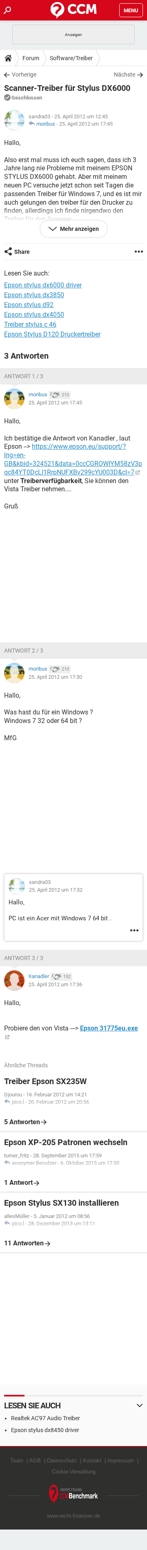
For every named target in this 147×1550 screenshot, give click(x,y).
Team (16, 1460)
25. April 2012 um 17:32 (55, 890)
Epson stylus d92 (28, 305)
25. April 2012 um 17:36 (55, 984)
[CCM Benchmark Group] (73, 1494)
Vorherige (24, 74)
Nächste (124, 74)
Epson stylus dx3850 (34, 295)
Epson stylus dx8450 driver (45, 1430)
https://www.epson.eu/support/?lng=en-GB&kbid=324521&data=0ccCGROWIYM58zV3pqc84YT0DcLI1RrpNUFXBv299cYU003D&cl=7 (73, 459)
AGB (35, 1460)
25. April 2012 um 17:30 (55, 677)
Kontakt (92, 1460)
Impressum (120, 1460)
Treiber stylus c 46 (30, 324)
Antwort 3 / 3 (23, 958)
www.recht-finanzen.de (73, 1516)
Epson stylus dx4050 (34, 315)
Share (22, 252)
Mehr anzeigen (79, 229)
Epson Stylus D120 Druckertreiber (52, 334)
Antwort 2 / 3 (23, 650)
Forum (30, 58)
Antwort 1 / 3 (23, 376)
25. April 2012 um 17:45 (86, 124)
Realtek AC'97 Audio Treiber (45, 1418)
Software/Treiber (71, 58)
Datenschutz (62, 1460)
